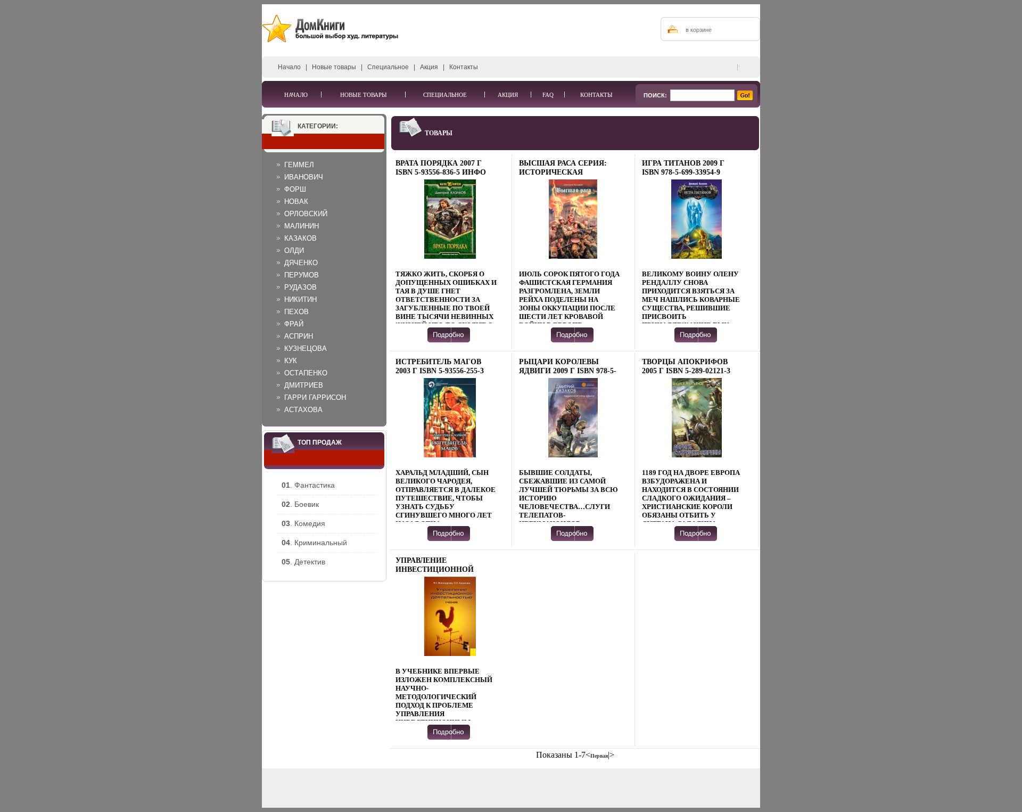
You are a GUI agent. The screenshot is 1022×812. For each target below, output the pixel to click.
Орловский (305, 214)
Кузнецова (305, 348)
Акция (429, 67)
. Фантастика (308, 485)
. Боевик (300, 504)
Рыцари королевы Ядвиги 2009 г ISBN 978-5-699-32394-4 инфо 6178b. (567, 371)
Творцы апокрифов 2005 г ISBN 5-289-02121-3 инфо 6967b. (686, 371)
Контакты (463, 67)
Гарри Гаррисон (315, 397)
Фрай (293, 324)
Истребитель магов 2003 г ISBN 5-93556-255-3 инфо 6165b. (439, 371)
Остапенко (305, 373)
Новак (296, 202)
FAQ (548, 95)
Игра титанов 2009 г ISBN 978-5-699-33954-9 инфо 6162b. (683, 172)
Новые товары (334, 67)
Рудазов (300, 287)
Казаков (300, 238)
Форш (295, 189)
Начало (289, 67)
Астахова (303, 410)
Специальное (388, 67)
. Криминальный (314, 542)
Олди (294, 251)
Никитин (300, 300)
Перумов (301, 275)
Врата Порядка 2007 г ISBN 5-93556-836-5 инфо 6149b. (440, 172)
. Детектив (303, 561)
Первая (599, 756)
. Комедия (303, 523)
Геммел (299, 165)
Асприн (298, 336)
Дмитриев (303, 385)
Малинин (301, 226)
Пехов (296, 312)
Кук (290, 361)
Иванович (303, 177)
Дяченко (301, 263)
